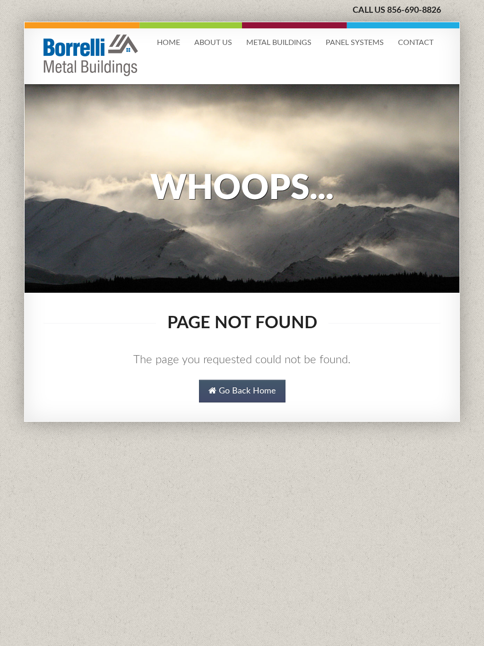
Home (168, 42)
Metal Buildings (278, 42)
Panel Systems (355, 42)
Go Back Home (246, 391)
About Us (213, 42)
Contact (415, 42)
